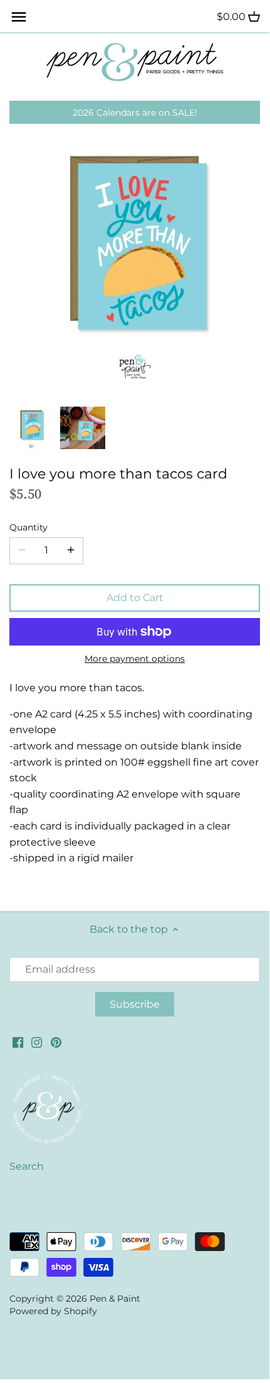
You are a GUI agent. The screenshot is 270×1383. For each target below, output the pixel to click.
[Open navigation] (18, 17)
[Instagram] (36, 1042)
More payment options (135, 659)
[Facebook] (18, 1042)
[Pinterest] (56, 1042)
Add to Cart (135, 598)
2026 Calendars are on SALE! (135, 112)
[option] (31, 428)
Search (26, 1166)
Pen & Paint (115, 1298)
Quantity (28, 527)
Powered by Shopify (53, 1311)
